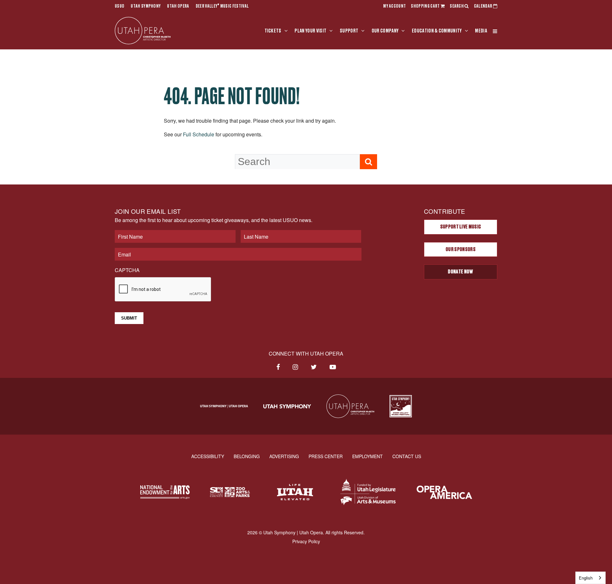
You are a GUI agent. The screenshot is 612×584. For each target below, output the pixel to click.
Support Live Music (460, 226)
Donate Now (460, 271)
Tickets (273, 30)
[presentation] (163, 289)
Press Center (326, 456)
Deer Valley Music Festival (222, 6)
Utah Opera (178, 6)
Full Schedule (198, 134)
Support (349, 30)
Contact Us (406, 456)
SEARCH (457, 6)
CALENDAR (483, 6)
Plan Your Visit (310, 30)
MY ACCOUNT (394, 6)
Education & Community (437, 30)
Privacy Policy (306, 541)
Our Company (385, 30)
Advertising (284, 456)
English (586, 578)
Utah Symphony (146, 6)
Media (481, 30)
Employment (367, 456)
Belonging (247, 456)
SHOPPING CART (425, 6)
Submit (129, 318)
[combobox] (590, 578)
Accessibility (207, 456)
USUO (119, 6)
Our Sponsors (461, 249)
